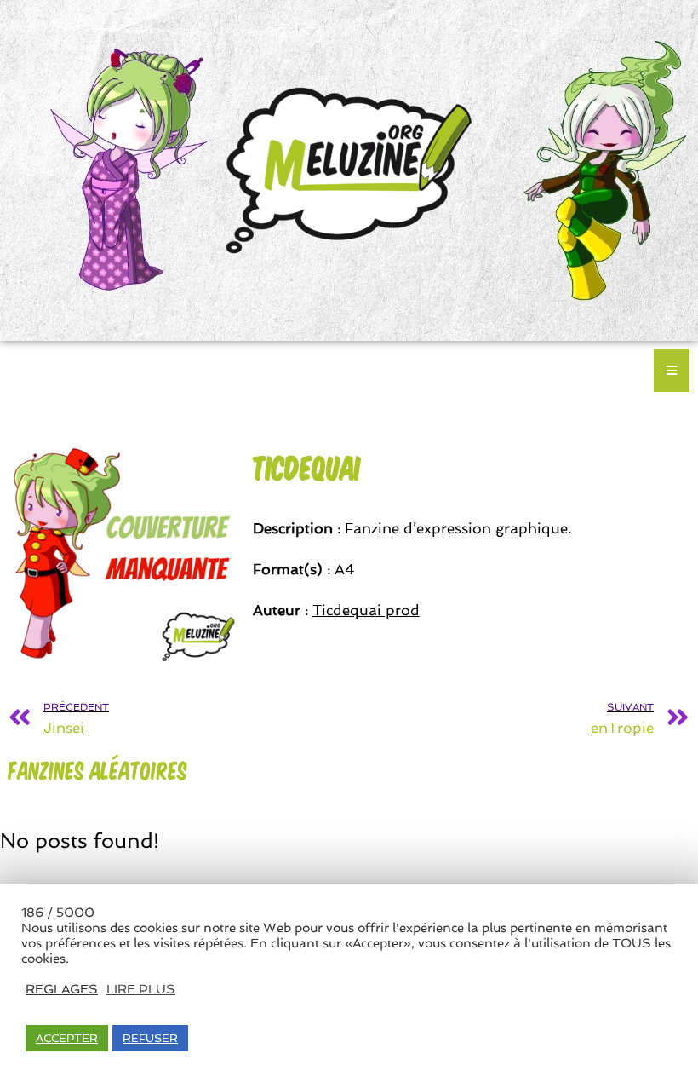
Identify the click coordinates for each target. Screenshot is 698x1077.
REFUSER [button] (150, 1038)
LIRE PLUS (140, 989)
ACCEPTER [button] (67, 1038)
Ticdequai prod (366, 610)
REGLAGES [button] (62, 989)
